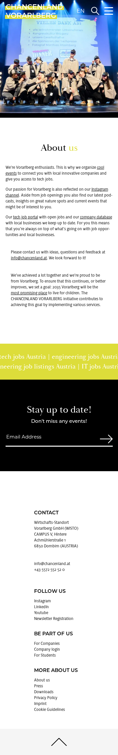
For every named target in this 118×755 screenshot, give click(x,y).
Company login (47, 649)
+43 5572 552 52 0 (49, 569)
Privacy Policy (45, 697)
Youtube (41, 612)
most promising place (29, 293)
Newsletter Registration (53, 618)
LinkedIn (41, 607)
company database (96, 217)
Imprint (40, 703)
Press (38, 686)
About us (42, 680)
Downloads (43, 692)
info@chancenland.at (29, 258)
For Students (45, 655)
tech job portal (25, 217)
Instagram (42, 601)
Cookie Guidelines (49, 709)
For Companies (47, 643)
